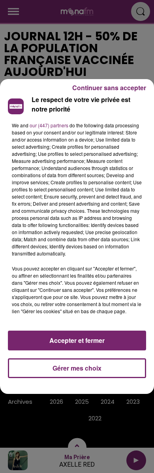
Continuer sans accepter (109, 87)
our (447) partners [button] (49, 125)
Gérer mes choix (77, 368)
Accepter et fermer (77, 340)
